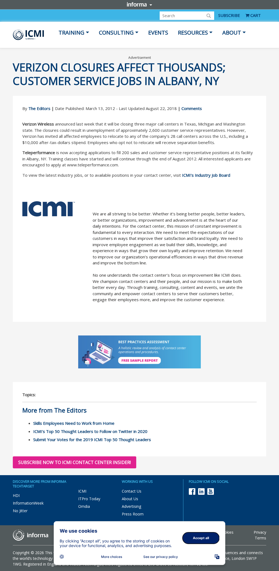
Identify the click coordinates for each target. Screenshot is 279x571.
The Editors (39, 108)
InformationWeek (28, 503)
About (231, 32)
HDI (16, 495)
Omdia (84, 506)
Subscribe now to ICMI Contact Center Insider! (74, 462)
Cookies (226, 532)
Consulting (116, 32)
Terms (260, 538)
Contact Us (131, 491)
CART (255, 15)
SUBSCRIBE (229, 15)
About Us (130, 498)
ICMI (82, 491)
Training (71, 32)
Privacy (260, 532)
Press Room (133, 514)
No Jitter (20, 510)
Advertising (131, 506)
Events (158, 32)
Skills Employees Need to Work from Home (73, 423)
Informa (139, 4)
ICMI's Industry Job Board (206, 175)
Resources (193, 32)
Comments (191, 108)
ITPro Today (89, 498)
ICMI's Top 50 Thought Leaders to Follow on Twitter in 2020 (90, 431)
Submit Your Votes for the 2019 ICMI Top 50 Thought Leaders (92, 439)
